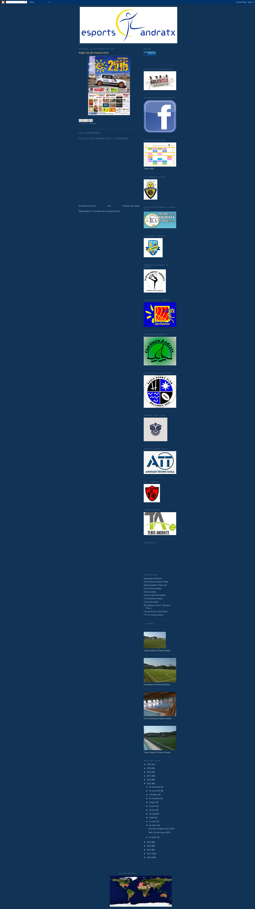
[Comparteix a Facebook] (88, 120)
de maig (153, 814)
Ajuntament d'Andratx (153, 578)
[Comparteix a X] (85, 120)
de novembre (155, 791)
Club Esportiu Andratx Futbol (156, 582)
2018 (149, 772)
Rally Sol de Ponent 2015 (159, 832)
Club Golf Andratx (151, 602)
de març (153, 821)
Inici (109, 206)
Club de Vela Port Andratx (155, 595)
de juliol (152, 806)
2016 (149, 780)
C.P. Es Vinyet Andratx (153, 615)
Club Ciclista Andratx (153, 588)
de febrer (153, 825)
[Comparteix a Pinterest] (91, 120)
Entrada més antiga (131, 206)
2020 (149, 764)
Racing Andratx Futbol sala (155, 585)
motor (93, 123)
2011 (149, 854)
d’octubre (153, 794)
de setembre (154, 798)
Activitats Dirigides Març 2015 (161, 829)
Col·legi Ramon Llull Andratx (156, 611)
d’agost (152, 802)
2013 (149, 846)
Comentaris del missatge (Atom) (106, 211)
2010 (149, 857)
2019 (149, 768)
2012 (149, 850)
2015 (149, 783)
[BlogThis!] (82, 120)
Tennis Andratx (150, 592)
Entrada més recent (87, 206)
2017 (149, 776)
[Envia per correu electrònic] (80, 120)
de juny (152, 810)
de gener (153, 837)
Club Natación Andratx (153, 598)
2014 (149, 842)
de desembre (155, 787)
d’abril (152, 818)
